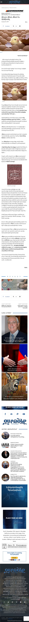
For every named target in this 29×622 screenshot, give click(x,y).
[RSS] (16, 602)
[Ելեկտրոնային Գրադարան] (14, 495)
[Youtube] (24, 414)
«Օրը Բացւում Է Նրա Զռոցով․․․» (14, 398)
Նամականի (13, 461)
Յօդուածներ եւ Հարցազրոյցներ (11, 14)
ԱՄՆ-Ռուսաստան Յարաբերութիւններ (14, 369)
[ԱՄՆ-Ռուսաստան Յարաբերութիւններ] (14, 358)
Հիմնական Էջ (5, 7)
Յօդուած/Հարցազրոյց (16, 433)
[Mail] (11, 414)
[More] (19, 26)
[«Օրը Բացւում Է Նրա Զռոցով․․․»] (14, 386)
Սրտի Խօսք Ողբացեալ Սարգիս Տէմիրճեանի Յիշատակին (14, 340)
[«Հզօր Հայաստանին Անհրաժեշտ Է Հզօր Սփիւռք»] (5, 445)
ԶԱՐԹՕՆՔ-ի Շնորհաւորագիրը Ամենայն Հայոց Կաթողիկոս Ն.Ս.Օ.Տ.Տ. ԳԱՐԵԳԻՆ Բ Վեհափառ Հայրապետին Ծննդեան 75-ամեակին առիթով (18, 467)
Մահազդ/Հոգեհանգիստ (16, 451)
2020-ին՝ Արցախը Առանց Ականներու (6, 306)
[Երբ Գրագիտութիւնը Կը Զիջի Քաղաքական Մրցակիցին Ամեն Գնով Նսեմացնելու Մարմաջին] (5, 477)
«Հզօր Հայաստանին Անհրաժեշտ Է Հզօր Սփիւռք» (17, 446)
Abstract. (10, 618)
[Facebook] (5, 414)
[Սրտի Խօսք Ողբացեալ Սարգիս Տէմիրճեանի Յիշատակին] (14, 329)
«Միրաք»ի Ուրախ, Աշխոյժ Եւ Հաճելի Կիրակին (22, 306)
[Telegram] (20, 602)
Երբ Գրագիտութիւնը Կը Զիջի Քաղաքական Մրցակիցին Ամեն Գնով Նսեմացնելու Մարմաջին (18, 478)
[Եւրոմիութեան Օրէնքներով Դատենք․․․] (5, 435)
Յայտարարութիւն (15, 442)
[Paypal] (17, 414)
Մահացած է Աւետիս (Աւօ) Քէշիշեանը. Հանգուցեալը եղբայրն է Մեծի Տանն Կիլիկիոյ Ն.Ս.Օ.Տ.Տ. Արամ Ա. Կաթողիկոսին (19, 455)
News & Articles (13, 7)
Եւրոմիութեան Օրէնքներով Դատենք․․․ (18, 436)
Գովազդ (14, 276)
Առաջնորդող (14, 474)
